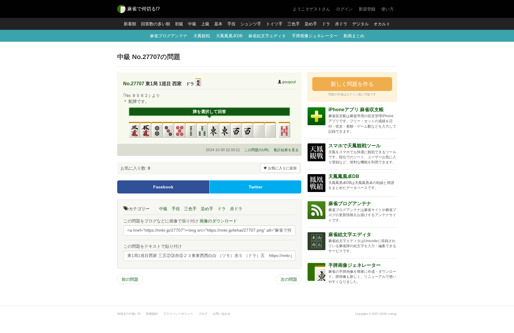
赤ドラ (341, 23)
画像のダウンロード (218, 221)
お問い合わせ (222, 313)
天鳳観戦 (201, 35)
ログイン (344, 9)
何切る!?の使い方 (129, 313)
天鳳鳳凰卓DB (229, 35)
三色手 (293, 23)
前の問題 (130, 279)
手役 (231, 23)
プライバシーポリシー (178, 313)
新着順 (130, 23)
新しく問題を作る (352, 84)
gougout (289, 82)
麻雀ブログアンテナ (168, 35)
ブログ (202, 313)
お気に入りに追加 (282, 168)
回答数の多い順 (155, 23)
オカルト (382, 23)
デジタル (360, 23)
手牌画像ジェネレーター (315, 35)
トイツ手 (274, 23)
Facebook (163, 187)
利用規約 (152, 313)
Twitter (255, 187)
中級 (192, 23)
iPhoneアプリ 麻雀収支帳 (356, 109)
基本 (218, 23)
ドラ (326, 23)
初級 (179, 23)
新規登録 (367, 9)
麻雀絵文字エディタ (267, 35)
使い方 (387, 9)
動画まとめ (354, 35)
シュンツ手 (250, 23)
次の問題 (288, 279)
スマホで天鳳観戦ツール (354, 145)
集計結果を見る (286, 150)
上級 (205, 23)
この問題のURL (256, 150)
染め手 (311, 23)
